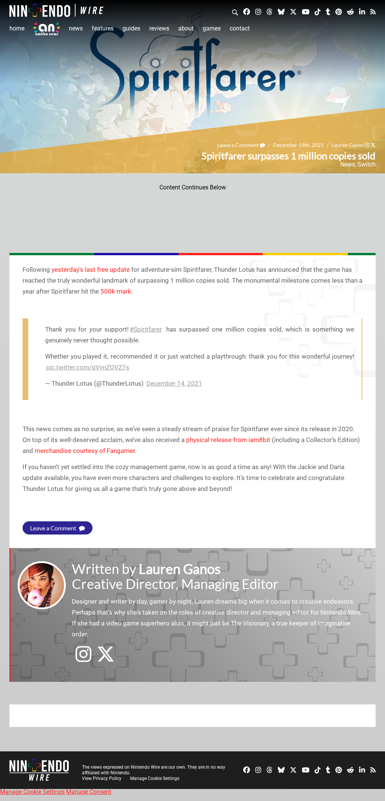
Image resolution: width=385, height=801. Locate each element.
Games (212, 28)
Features (103, 28)
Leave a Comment (238, 145)
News (76, 28)
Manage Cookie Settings (154, 778)
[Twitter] (293, 11)
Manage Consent (88, 791)
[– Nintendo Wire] (56, 10)
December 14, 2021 (174, 383)
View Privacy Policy (101, 778)
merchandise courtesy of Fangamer (85, 450)
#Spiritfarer (146, 329)
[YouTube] (305, 11)
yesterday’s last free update (91, 269)
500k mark (115, 291)
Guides (131, 28)
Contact (240, 28)
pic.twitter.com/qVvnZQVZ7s (87, 367)
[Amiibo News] (46, 28)
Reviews (159, 28)
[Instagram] (258, 11)
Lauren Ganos (348, 145)
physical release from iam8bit (228, 440)
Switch (367, 164)
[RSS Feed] (373, 11)
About (186, 28)
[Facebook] (246, 11)
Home (16, 28)
